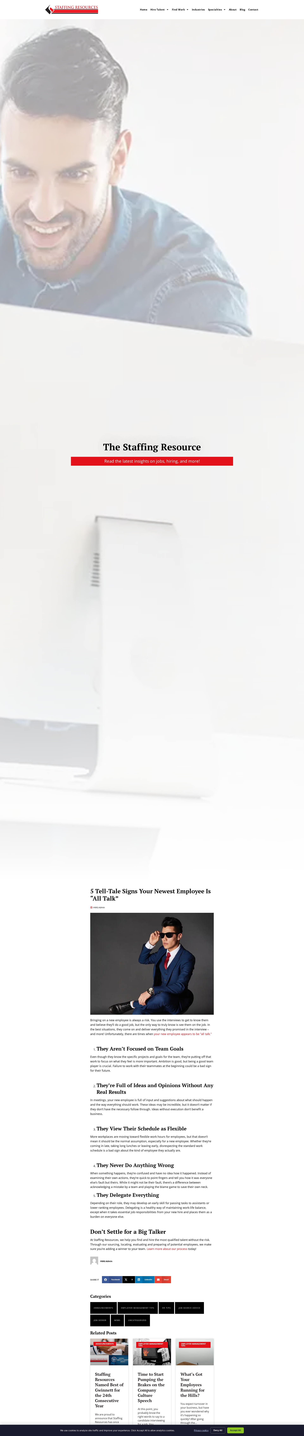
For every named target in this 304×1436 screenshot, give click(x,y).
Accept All (235, 1430)
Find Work (178, 9)
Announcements (103, 1308)
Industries (198, 9)
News (117, 1320)
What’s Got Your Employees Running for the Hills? (192, 1384)
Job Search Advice (189, 1308)
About (233, 9)
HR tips (166, 1308)
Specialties (215, 9)
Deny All (217, 1430)
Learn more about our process (167, 1249)
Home (143, 9)
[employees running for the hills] (195, 1352)
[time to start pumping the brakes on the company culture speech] (152, 1352)
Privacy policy (201, 1430)
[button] (112, 1279)
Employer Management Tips (137, 1308)
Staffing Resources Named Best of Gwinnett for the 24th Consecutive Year (109, 1390)
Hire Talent (157, 9)
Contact (253, 9)
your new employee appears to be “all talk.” (183, 1034)
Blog (242, 9)
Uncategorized (137, 1320)
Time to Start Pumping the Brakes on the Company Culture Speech (151, 1387)
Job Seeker (100, 1320)
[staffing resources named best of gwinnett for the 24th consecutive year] (109, 1352)
